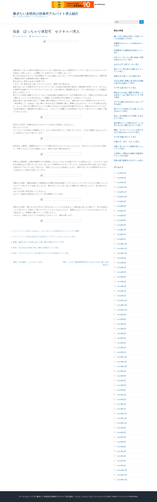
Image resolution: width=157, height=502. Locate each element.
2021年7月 (121, 437)
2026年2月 (121, 178)
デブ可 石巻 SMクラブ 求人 (125, 88)
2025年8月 (121, 206)
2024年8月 (121, 263)
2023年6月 (121, 329)
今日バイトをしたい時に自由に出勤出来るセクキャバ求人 (128, 58)
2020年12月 (122, 470)
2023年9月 (121, 314)
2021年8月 (121, 432)
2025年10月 (122, 197)
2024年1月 (121, 296)
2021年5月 (121, 447)
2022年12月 (122, 357)
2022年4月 (121, 395)
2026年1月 (121, 182)
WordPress (133, 496)
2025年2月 (121, 234)
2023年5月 (121, 333)
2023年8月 (121, 319)
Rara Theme (112, 496)
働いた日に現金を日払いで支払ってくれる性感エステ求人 (128, 37)
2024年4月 (121, 281)
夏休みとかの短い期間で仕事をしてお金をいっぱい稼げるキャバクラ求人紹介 (128, 94)
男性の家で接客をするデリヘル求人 (128, 160)
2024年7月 (121, 267)
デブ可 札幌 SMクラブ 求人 (125, 137)
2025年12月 (122, 187)
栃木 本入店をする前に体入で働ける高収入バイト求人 (36, 248)
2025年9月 (121, 201)
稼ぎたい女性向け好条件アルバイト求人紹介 (45, 14)
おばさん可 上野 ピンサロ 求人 (126, 64)
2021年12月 (122, 414)
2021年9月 (121, 428)
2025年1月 (121, 239)
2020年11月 (122, 475)
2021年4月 (121, 451)
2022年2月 (121, 404)
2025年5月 (121, 220)
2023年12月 (122, 300)
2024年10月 (122, 253)
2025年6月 (121, 215)
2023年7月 (121, 324)
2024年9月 (121, 258)
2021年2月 (121, 461)
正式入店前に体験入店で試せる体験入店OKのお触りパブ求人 (128, 82)
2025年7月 (121, 211)
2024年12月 (122, 244)
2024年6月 (121, 272)
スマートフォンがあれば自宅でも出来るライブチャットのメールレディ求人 (44, 236)
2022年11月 (122, 362)
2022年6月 (121, 385)
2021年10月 (122, 423)
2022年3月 (121, 399)
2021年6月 (121, 442)
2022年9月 (121, 371)
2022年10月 (122, 366)
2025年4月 (121, 225)
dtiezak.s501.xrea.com (39, 36)
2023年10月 (122, 310)
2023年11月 (122, 305)
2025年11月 (122, 192)
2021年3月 (121, 456)
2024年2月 (121, 291)
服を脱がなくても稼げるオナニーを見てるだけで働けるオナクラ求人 (128, 124)
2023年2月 (121, 347)
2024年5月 (121, 277)
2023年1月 (121, 352)
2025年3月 (121, 230)
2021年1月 (121, 465)
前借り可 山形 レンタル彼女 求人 (127, 76)
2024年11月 (122, 248)
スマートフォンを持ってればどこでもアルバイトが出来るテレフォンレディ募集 (46, 231)
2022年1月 (121, 409)
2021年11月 (122, 418)
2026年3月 (121, 173)
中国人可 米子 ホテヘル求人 (127, 142)
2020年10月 (122, 480)
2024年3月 (121, 286)
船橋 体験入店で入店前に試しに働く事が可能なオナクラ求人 (38, 242)
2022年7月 (121, 380)
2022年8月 (121, 376)
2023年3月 (121, 343)
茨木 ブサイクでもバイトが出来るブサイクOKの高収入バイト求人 (41, 253)
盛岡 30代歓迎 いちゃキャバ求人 (28, 262)
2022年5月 (121, 390)
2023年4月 (121, 338)
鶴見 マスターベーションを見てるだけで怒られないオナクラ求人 (128, 131)
